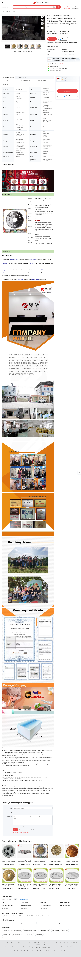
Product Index (73, 942)
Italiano (41, 946)
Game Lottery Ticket (65, 902)
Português (23, 946)
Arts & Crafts (8, 11)
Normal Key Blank (64, 905)
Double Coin (65, 930)
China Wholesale (38, 942)
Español (17, 946)
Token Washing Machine (7, 905)
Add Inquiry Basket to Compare (23, 52)
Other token (43, 902)
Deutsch (46, 946)
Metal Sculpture (58, 923)
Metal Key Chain (21, 923)
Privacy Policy (64, 950)
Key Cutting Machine (45, 905)
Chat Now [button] (64, 39)
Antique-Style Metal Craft (45, 923)
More (3, 937)
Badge (4, 923)
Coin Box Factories (44, 930)
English (12, 946)
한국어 (62, 946)
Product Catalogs (23, 899)
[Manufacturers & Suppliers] (40, 2)
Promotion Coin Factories (30, 930)
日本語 (66, 946)
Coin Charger (29, 934)
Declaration (56, 950)
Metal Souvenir (31, 923)
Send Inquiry (52, 39)
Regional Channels (64, 942)
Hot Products (6, 942)
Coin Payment (6, 934)
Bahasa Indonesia (46, 947)
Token (3, 902)
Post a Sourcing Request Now (21, 832)
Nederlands (52, 946)
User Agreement (49, 950)
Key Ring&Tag (43, 908)
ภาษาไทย (75, 946)
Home (3, 11)
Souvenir (11, 923)
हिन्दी (71, 946)
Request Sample (73, 42)
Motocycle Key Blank (26, 905)
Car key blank (5, 908)
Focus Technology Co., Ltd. (30, 950)
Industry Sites (55, 942)
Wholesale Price (47, 942)
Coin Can (5, 930)
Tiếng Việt (38, 947)
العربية (58, 946)
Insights (43, 944)
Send (15, 830)
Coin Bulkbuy (39, 934)
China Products (14, 942)
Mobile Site (38, 944)
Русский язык (35, 946)
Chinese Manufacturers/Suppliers (26, 942)
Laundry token (24, 902)
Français (29, 946)
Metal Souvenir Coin (18, 934)
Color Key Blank (25, 908)
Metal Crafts (15, 11)
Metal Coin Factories (16, 930)
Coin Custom (55, 930)
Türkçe (32, 947)
